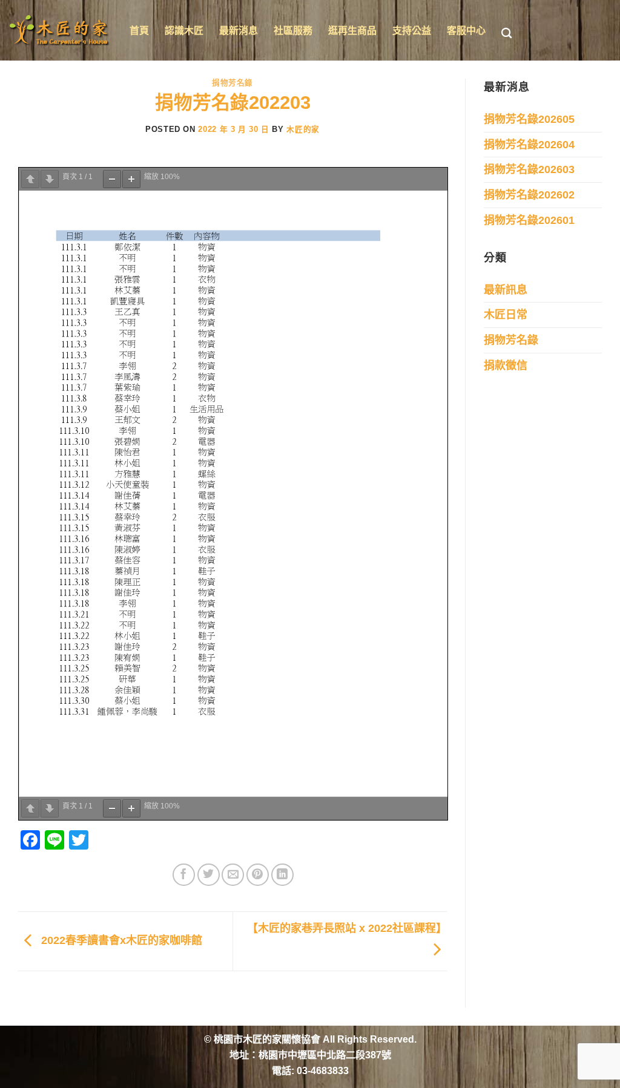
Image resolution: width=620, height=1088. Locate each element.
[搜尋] (506, 33)
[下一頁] (50, 179)
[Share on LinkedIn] (282, 875)
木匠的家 (303, 129)
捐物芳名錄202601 (529, 220)
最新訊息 (505, 290)
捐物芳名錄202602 (529, 195)
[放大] (131, 179)
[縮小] (112, 179)
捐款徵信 (505, 365)
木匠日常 (505, 315)
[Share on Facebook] (184, 875)
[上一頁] (30, 179)
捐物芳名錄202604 (529, 145)
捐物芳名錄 (232, 82)
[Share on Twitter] (208, 875)
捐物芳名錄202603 (529, 169)
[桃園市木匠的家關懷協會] (60, 30)
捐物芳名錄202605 (529, 119)
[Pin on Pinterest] (257, 875)
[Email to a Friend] (233, 875)
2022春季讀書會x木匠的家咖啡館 (120, 941)
